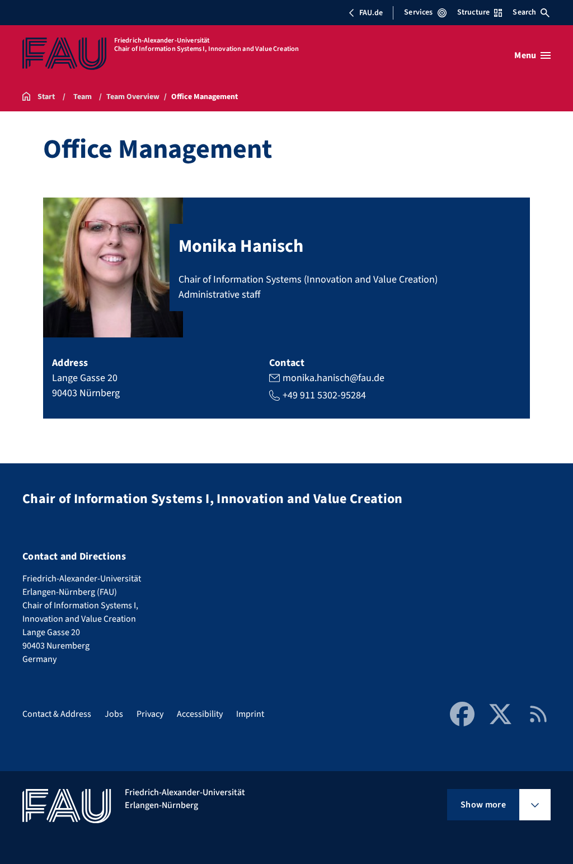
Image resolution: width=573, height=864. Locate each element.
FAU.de (371, 12)
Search (524, 12)
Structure (473, 12)
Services (418, 12)
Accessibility (200, 714)
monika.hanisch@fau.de (333, 378)
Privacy (150, 714)
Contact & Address (56, 714)
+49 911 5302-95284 (324, 395)
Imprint (250, 714)
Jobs (114, 714)
